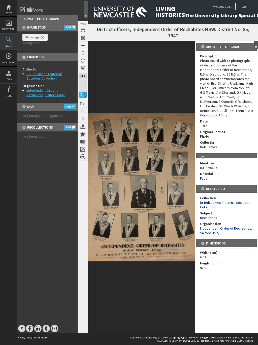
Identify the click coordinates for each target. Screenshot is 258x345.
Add (68, 27)
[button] (83, 95)
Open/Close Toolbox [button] (86, 9)
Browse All (9, 29)
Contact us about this (83, 141)
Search (9, 45)
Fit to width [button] (83, 45)
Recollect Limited (209, 340)
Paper (204, 178)
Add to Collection (83, 134)
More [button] (9, 95)
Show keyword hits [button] (83, 111)
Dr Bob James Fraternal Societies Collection (44, 76)
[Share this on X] (21, 326)
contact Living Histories (203, 337)
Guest (228, 6)
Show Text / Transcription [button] (83, 104)
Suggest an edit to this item (22, 9)
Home (9, 12)
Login (9, 79)
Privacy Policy (24, 337)
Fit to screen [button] (83, 38)
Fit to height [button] (83, 53)
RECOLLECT (163, 340)
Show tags (32, 37)
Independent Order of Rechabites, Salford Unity (45, 92)
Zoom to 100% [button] (83, 68)
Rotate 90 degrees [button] (83, 60)
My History (8, 62)
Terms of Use (40, 337)
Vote (35, 9)
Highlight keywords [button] (83, 119)
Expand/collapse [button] (256, 45)
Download (83, 126)
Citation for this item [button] (83, 157)
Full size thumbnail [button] (83, 30)
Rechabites (208, 217)
